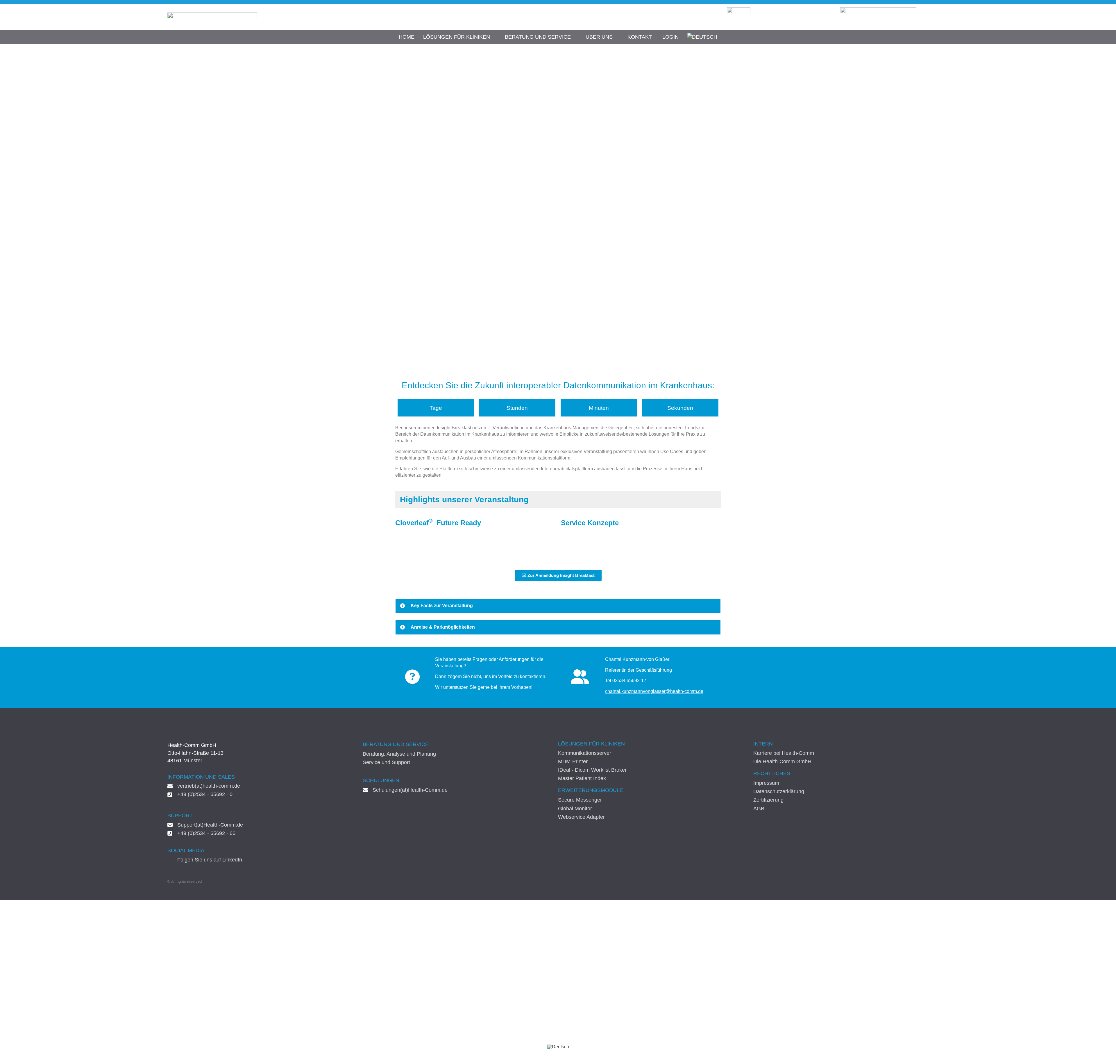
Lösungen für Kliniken (456, 37)
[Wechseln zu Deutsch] (558, 1047)
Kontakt (639, 37)
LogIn (670, 37)
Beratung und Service (538, 37)
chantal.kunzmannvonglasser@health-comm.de (654, 691)
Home (406, 37)
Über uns (599, 37)
